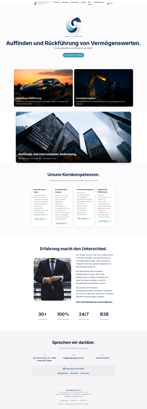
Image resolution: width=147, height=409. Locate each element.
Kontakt (83, 2)
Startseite (56, 2)
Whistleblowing (99, 2)
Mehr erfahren (40, 219)
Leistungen (65, 2)
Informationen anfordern (73, 55)
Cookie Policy (84, 373)
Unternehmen (75, 2)
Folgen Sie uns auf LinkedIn (75, 368)
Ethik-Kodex (74, 373)
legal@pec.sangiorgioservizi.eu (73, 396)
